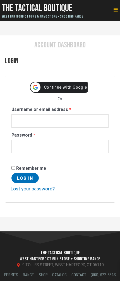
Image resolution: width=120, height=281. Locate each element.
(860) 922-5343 (103, 274)
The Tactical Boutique (37, 8)
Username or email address (50, 108)
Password (32, 134)
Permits (11, 274)
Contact (78, 274)
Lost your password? (33, 189)
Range (28, 274)
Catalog (59, 274)
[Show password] (17, 158)
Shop (43, 274)
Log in (25, 178)
